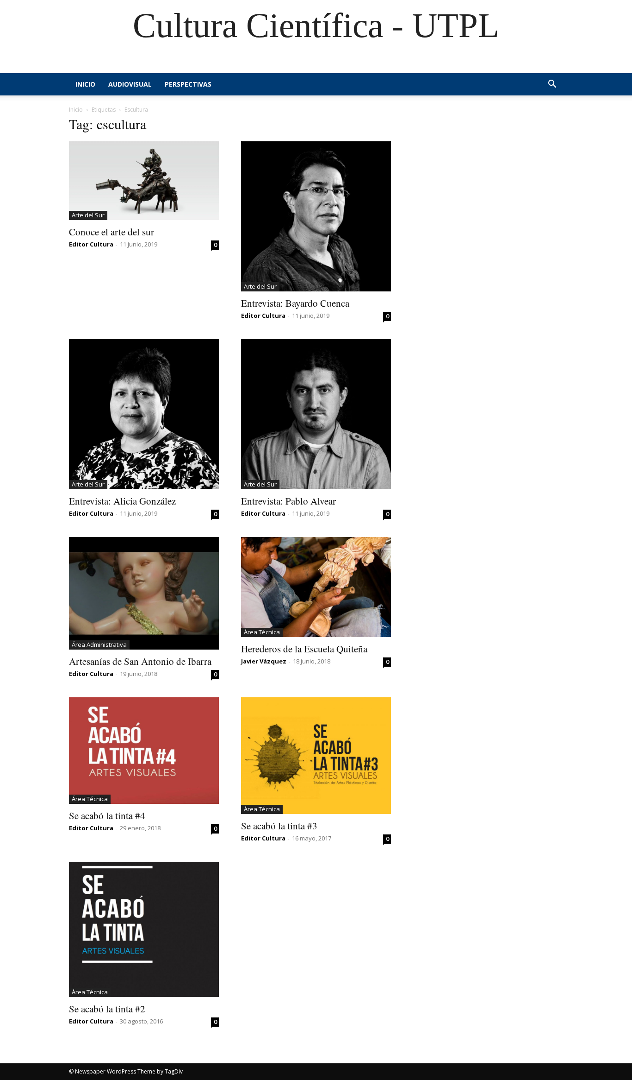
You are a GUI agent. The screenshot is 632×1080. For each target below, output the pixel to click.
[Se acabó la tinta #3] (316, 755)
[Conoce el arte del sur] (144, 180)
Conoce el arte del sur (111, 231)
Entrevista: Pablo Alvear (288, 500)
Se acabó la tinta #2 (107, 1008)
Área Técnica (262, 632)
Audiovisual (130, 84)
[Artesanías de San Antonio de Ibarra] (144, 593)
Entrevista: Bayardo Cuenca (295, 303)
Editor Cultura (91, 244)
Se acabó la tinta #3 (279, 825)
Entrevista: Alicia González (122, 500)
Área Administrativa (99, 644)
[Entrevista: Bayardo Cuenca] (316, 216)
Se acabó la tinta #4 (107, 815)
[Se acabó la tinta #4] (144, 750)
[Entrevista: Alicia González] (144, 414)
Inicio (85, 84)
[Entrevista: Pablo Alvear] (316, 414)
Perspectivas (188, 84)
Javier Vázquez (263, 661)
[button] (552, 85)
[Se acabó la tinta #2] (144, 929)
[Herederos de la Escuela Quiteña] (316, 587)
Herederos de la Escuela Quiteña (304, 648)
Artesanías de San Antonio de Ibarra (140, 661)
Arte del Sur (88, 215)
